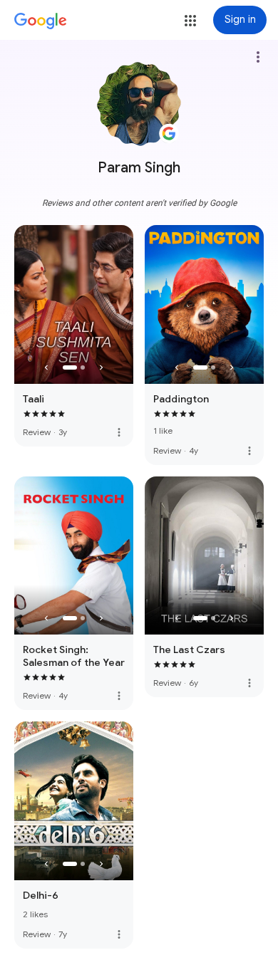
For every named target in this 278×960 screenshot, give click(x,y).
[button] (190, 20)
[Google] (40, 21)
